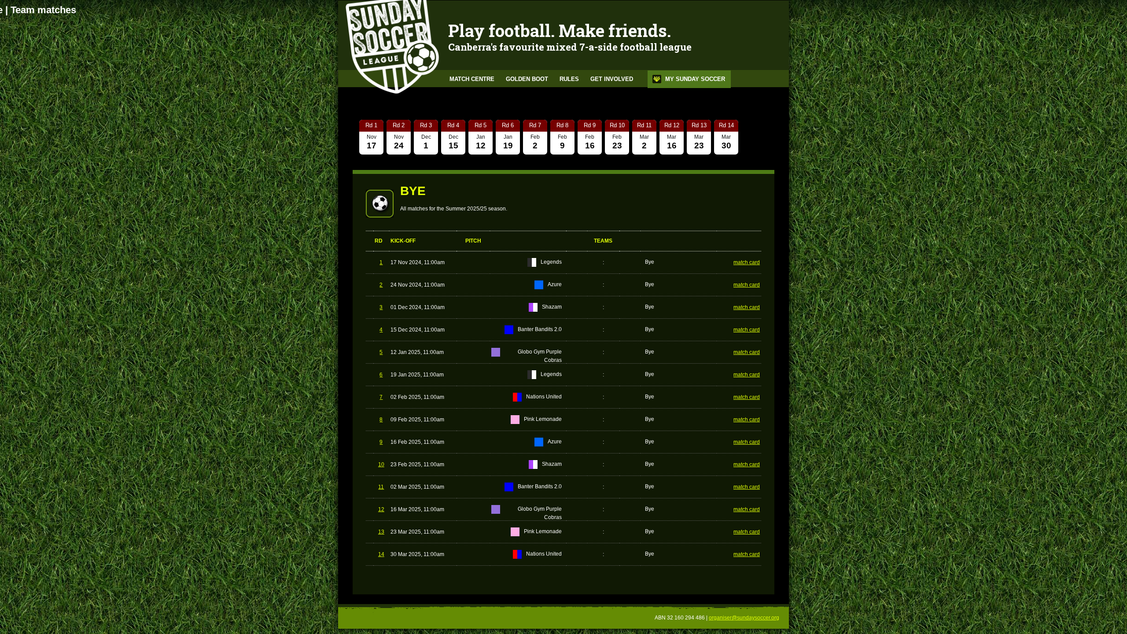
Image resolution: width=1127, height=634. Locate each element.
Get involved (611, 79)
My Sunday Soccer (695, 79)
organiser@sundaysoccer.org (744, 618)
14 (381, 554)
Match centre (471, 79)
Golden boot (527, 79)
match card (746, 262)
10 (381, 464)
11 (381, 487)
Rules (569, 79)
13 (381, 532)
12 (381, 509)
